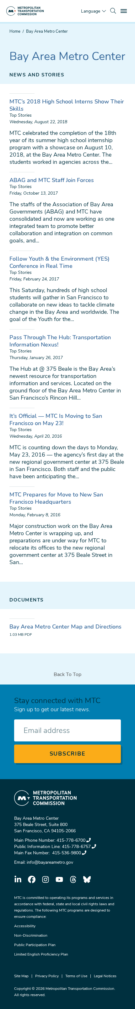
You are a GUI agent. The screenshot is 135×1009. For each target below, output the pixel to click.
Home (14, 31)
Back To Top (67, 674)
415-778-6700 (71, 840)
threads (73, 879)
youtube (59, 879)
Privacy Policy (47, 976)
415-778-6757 (76, 847)
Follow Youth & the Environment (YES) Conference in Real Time (59, 262)
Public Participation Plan (35, 944)
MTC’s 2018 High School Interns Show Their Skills (66, 105)
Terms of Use (76, 976)
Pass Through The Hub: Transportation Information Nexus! (60, 341)
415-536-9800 (66, 853)
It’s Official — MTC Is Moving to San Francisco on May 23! (55, 419)
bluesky (87, 879)
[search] (113, 11)
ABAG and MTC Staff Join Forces (51, 180)
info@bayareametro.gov (50, 862)
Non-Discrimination (30, 935)
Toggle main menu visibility (124, 10)
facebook (31, 879)
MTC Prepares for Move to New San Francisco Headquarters (56, 498)
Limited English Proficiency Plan (41, 954)
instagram (45, 879)
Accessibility (24, 926)
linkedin (18, 879)
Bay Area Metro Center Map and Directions (65, 626)
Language (90, 11)
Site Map (21, 976)
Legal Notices (105, 976)
